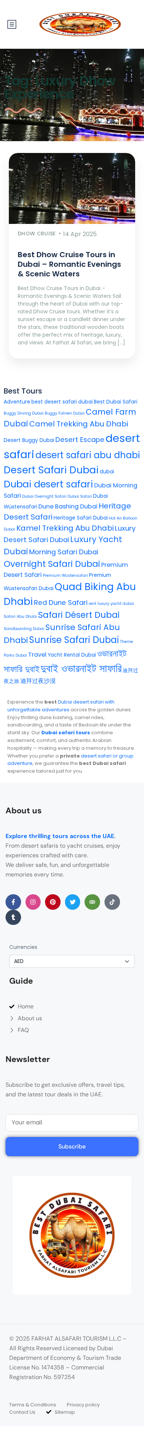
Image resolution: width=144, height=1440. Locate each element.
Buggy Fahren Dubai (65, 413)
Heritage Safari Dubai (81, 517)
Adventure (17, 401)
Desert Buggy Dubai (29, 440)
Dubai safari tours (65, 732)
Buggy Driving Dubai (24, 413)
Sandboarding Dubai (24, 629)
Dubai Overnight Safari (44, 496)
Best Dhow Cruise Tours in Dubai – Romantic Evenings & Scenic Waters (69, 264)
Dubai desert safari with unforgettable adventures (60, 705)
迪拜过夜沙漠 (38, 681)
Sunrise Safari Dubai (74, 639)
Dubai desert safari (48, 484)
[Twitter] (72, 902)
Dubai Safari (80, 496)
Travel (37, 654)
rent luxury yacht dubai (111, 603)
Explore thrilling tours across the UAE (60, 836)
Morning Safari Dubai (63, 551)
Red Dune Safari (61, 602)
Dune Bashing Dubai (67, 506)
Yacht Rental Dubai (72, 654)
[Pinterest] (53, 902)
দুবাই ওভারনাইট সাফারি (81, 668)
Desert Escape (79, 439)
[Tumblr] (13, 917)
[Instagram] (33, 902)
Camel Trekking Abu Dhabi (78, 424)
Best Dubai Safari (115, 401)
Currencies (23, 947)
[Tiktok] (112, 902)
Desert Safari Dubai (51, 470)
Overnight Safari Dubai (52, 564)
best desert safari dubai (62, 401)
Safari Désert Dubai (79, 615)
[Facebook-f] (13, 902)
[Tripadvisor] (92, 902)
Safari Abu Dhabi (20, 616)
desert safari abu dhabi (87, 455)
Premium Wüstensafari (65, 575)
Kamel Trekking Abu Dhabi (65, 528)
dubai (107, 471)
